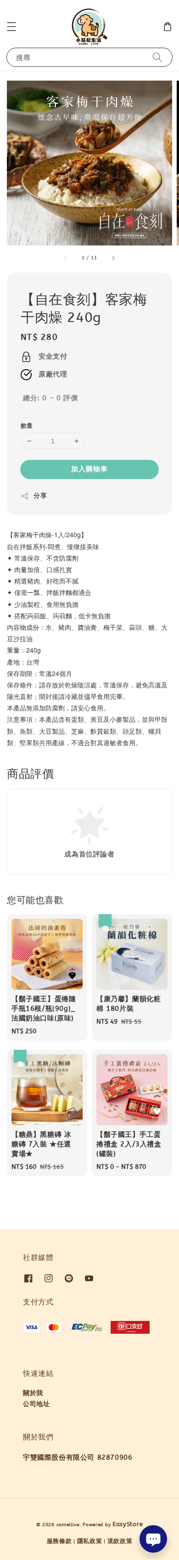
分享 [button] (40, 496)
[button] (11, 26)
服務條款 (59, 1541)
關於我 (33, 1393)
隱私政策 (89, 1541)
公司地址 (36, 1404)
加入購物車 (89, 469)
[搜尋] (157, 57)
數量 (27, 425)
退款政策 (120, 1541)
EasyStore (127, 1524)
